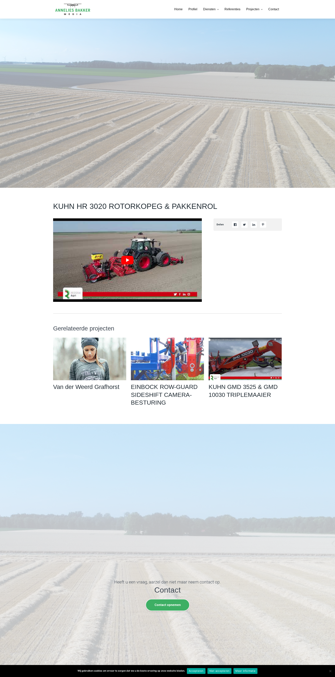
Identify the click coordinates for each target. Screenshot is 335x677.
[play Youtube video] (127, 260)
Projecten (252, 9)
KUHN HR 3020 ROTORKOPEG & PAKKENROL (135, 206)
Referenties (232, 9)
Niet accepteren (219, 670)
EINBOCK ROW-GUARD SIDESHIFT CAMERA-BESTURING (164, 395)
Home (178, 9)
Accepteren (196, 670)
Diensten (209, 9)
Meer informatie (245, 670)
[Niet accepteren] (330, 671)
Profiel (192, 9)
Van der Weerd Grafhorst (86, 387)
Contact (273, 9)
